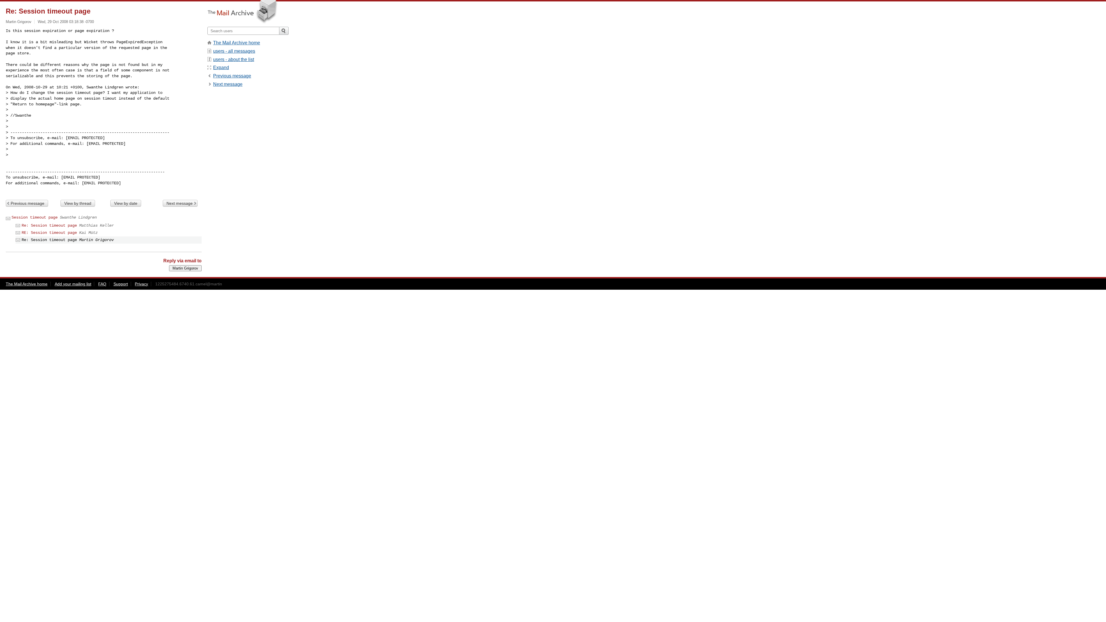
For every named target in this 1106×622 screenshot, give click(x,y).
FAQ (102, 284)
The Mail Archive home (236, 42)
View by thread (77, 203)
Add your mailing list (73, 284)
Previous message (27, 203)
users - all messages (234, 51)
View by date (125, 203)
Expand (221, 67)
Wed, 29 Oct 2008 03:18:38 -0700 (66, 22)
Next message (179, 203)
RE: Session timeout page (49, 232)
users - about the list (233, 59)
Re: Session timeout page (49, 225)
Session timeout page (35, 217)
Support (120, 284)
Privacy (141, 284)
